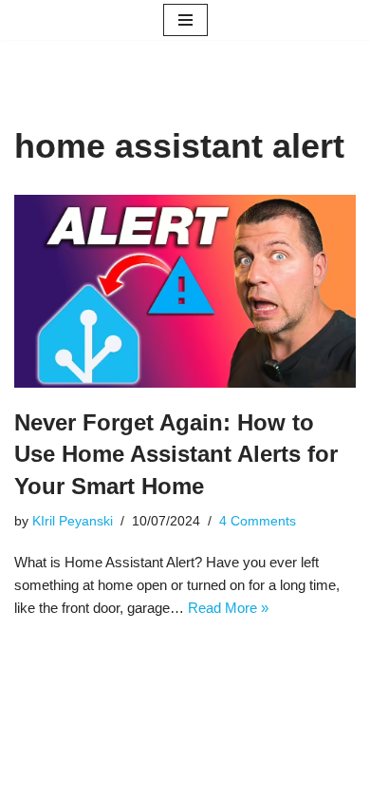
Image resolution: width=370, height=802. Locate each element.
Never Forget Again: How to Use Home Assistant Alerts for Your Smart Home (176, 454)
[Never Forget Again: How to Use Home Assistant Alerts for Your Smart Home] (185, 291)
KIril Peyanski (72, 521)
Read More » (228, 608)
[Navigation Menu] (185, 20)
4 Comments (257, 521)
